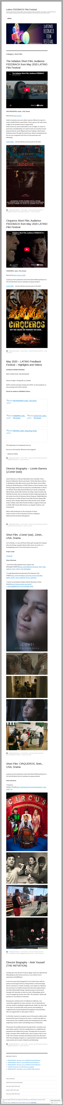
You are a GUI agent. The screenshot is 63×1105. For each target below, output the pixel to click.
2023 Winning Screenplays (14, 1082)
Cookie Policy (33, 1102)
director (31, 458)
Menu (9, 18)
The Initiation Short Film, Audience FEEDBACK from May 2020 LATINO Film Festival (26, 64)
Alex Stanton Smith (19, 275)
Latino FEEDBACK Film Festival (21, 9)
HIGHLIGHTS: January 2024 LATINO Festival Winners (24, 1065)
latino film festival (33, 210)
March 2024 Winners (12, 1090)
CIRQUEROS (13, 953)
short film (40, 210)
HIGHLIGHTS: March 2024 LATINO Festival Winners (24, 1062)
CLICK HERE (10, 142)
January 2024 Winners (13, 1086)
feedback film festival (11, 211)
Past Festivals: (10, 1078)
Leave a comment (35, 211)
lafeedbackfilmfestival (14, 210)
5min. (7, 953)
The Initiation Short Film (23, 211)
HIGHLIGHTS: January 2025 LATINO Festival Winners (24, 1060)
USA (32, 953)
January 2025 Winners (13, 1094)
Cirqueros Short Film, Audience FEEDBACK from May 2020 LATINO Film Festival (26, 224)
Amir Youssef (17, 116)
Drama (8, 754)
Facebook (9, 556)
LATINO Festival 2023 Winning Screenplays (21, 1067)
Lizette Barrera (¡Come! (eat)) (15, 525)
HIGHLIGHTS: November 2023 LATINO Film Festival (24, 1069)
